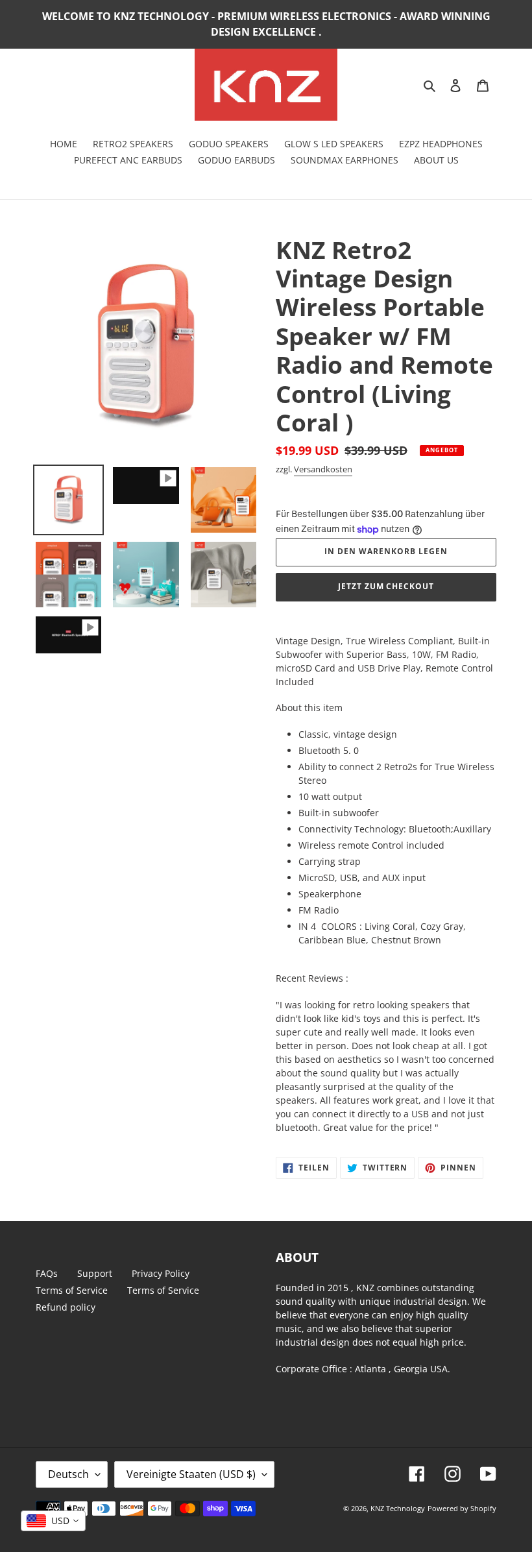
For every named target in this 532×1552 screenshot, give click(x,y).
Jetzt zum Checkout (386, 586)
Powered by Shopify (462, 1508)
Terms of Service (72, 1290)
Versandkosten (323, 469)
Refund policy (65, 1307)
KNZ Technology (397, 1508)
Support (94, 1273)
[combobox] (53, 1520)
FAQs (47, 1273)
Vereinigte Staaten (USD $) (191, 1474)
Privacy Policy (160, 1273)
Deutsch (68, 1474)
